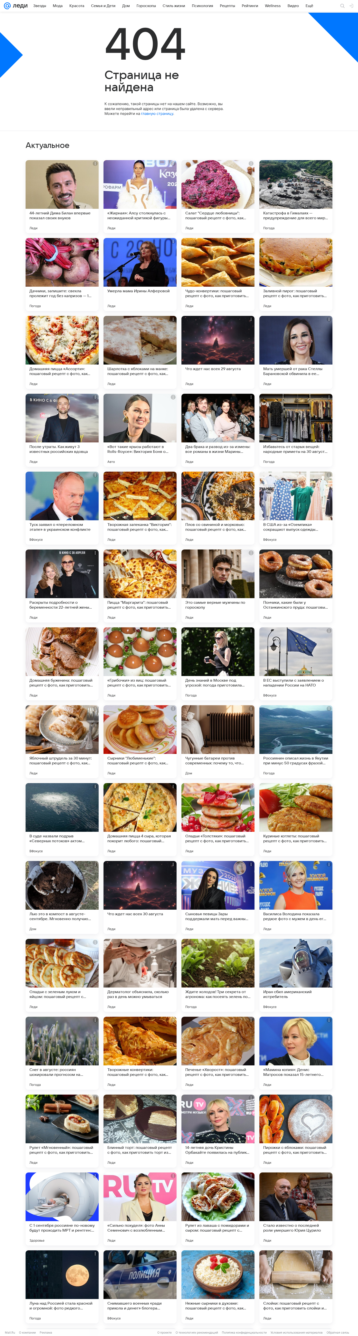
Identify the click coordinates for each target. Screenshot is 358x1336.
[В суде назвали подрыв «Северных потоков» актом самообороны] (62, 819)
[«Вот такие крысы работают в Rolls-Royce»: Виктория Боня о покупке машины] (140, 430)
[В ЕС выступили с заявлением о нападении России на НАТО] (295, 663)
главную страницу (157, 113)
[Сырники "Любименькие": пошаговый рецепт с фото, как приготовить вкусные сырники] (140, 741)
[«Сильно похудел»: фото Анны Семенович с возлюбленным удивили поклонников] (140, 1208)
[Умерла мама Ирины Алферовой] (140, 274)
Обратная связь (338, 1332)
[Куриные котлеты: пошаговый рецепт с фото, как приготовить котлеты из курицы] (295, 819)
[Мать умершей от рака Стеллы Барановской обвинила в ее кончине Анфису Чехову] (295, 352)
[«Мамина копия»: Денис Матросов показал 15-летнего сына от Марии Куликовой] (295, 1053)
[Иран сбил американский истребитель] (295, 975)
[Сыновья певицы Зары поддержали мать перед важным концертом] (217, 897)
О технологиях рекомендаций (197, 1332)
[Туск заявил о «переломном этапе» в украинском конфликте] (62, 508)
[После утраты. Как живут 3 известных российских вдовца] (62, 430)
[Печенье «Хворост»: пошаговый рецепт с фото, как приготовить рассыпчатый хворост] (217, 1053)
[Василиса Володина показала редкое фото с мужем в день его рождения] (295, 897)
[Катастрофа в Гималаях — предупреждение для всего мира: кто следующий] (295, 196)
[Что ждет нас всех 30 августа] (140, 897)
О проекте (164, 1332)
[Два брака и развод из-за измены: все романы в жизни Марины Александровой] (217, 430)
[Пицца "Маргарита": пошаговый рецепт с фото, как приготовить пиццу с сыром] (140, 585)
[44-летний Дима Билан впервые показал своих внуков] (62, 196)
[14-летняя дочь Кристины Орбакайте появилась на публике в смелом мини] (217, 1131)
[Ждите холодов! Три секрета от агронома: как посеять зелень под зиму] (217, 975)
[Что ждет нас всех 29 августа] (217, 352)
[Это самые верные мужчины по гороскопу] (217, 585)
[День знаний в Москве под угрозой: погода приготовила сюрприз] (217, 663)
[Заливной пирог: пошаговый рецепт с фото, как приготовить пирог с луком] (295, 274)
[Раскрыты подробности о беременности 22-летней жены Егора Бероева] (62, 585)
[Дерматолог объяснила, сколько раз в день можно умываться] (140, 975)
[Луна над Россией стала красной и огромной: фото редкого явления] (62, 1286)
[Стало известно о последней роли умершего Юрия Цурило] (295, 1208)
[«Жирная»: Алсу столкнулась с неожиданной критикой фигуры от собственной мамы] (140, 196)
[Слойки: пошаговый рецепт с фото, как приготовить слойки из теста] (295, 1286)
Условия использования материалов (297, 1332)
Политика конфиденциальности (244, 1332)
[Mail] (7, 6)
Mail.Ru (10, 1332)
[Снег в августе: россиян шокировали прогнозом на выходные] (62, 1053)
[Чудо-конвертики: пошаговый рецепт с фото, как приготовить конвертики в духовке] (217, 274)
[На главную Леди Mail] (19, 6)
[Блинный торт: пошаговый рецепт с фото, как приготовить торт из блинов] (140, 1131)
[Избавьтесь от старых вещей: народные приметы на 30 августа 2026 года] (295, 430)
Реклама (46, 1332)
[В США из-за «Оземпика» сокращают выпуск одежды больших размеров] (295, 508)
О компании (27, 1332)
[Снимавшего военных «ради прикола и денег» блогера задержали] (140, 1286)
